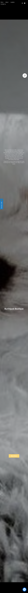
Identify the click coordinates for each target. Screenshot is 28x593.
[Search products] (25, 75)
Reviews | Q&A (1, 204)
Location (13, 2)
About (6, 2)
